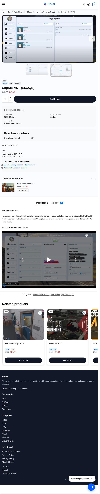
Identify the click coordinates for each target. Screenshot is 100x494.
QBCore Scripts (67, 295)
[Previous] (91, 178)
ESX (4, 399)
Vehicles (5, 437)
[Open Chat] (91, 487)
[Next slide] (92, 38)
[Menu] (6, 5)
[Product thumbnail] (9, 187)
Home (4, 12)
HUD (4, 427)
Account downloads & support (15, 168)
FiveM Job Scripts (31, 12)
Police (4, 420)
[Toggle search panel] (84, 4)
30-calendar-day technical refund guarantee (20, 165)
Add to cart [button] (23, 360)
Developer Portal (9, 473)
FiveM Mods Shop (15, 12)
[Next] (95, 178)
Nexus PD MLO (55, 344)
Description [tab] (42, 203)
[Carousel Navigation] (92, 178)
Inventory (6, 430)
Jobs (4, 423)
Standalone (6, 409)
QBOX (5, 406)
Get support (23, 389)
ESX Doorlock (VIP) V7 (14, 344)
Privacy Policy (8, 458)
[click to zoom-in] (49, 39)
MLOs (4, 434)
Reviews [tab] (56, 203)
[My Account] (88, 4)
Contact (5, 466)
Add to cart (54, 99)
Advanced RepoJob (26, 184)
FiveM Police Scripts (48, 12)
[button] (94, 4)
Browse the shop (9, 389)
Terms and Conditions (11, 452)
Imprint (5, 470)
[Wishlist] (40, 313)
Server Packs (8, 441)
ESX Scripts (55, 295)
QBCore (5, 402)
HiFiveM (51, 4)
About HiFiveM (8, 462)
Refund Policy (8, 455)
